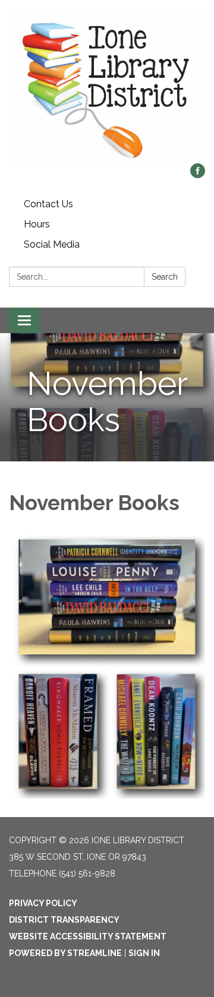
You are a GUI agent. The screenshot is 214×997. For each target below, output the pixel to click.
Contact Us (48, 204)
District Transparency (64, 920)
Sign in (144, 953)
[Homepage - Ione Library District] (107, 87)
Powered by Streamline (65, 953)
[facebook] (197, 175)
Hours (37, 224)
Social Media (52, 244)
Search (165, 276)
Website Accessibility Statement (87, 936)
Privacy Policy (43, 903)
